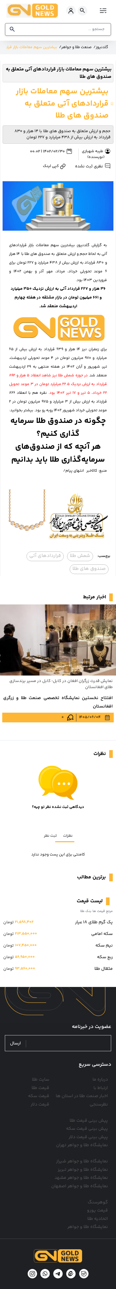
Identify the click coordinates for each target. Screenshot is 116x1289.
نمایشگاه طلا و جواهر (87, 1227)
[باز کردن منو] (102, 10)
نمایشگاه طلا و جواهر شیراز (82, 1161)
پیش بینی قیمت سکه (87, 1128)
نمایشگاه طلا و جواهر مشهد (81, 1177)
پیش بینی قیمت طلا (89, 1120)
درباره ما (100, 1079)
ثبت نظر (50, 836)
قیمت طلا (40, 1088)
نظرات (67, 836)
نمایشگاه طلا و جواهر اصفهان (79, 1186)
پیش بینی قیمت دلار (88, 1137)
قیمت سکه (38, 1096)
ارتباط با (100, 1088)
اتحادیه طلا (97, 1218)
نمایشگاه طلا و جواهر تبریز (83, 1169)
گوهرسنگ (98, 1202)
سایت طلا (40, 1079)
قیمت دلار (40, 1104)
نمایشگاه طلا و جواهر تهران (82, 1145)
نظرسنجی (99, 1104)
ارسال (15, 1043)
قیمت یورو (97, 1210)
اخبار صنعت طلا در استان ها (82, 1096)
